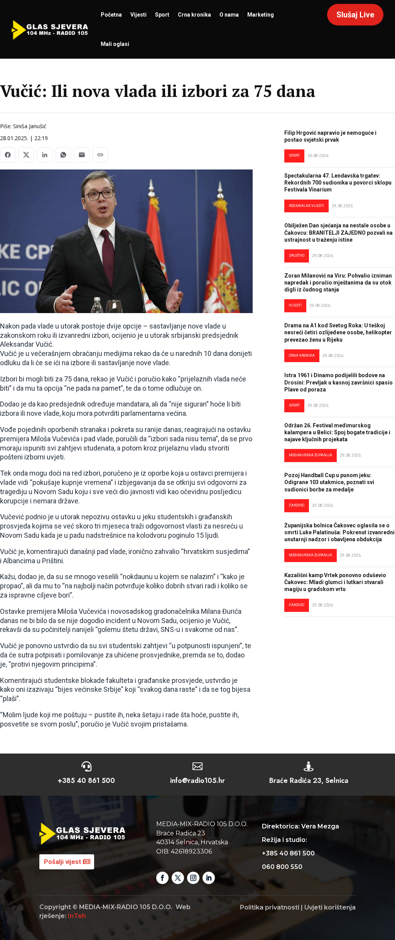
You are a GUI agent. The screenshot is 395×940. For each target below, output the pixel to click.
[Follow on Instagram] (193, 878)
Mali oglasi (115, 44)
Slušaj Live (355, 14)
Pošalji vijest (62, 861)
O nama (229, 15)
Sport (162, 15)
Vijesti (138, 15)
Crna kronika (194, 15)
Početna (111, 15)
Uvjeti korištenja (330, 907)
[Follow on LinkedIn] (209, 878)
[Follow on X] (178, 878)
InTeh (77, 916)
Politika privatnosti (269, 907)
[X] (26, 155)
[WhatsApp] (63, 155)
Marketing (260, 15)
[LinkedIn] (44, 155)
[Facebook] (7, 155)
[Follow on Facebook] (162, 878)
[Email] (81, 155)
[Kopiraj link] (100, 155)
